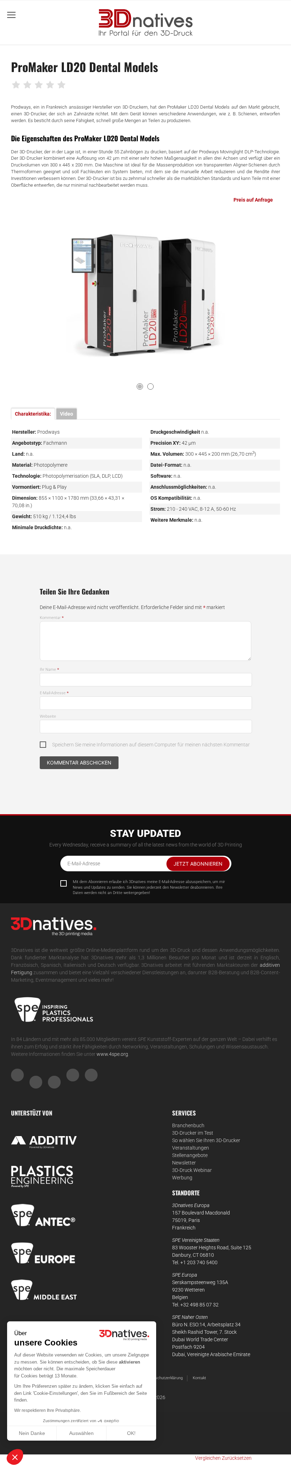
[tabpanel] (145, 294)
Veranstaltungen (190, 1148)
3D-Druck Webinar (192, 1170)
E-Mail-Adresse (54, 693)
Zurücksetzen (237, 1458)
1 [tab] (140, 386)
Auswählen (81, 1433)
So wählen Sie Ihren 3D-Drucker (206, 1140)
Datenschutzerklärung (164, 1378)
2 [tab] (150, 386)
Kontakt (199, 1378)
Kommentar (52, 617)
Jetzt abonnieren (198, 864)
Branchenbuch (188, 1125)
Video (66, 414)
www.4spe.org (112, 1054)
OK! (131, 1433)
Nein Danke (32, 1433)
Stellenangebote (190, 1155)
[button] (14, 1456)
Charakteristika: (33, 414)
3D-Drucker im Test (192, 1133)
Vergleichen (208, 1458)
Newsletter (184, 1163)
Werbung (182, 1177)
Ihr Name (49, 669)
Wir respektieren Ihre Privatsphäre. (47, 1410)
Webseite (48, 716)
